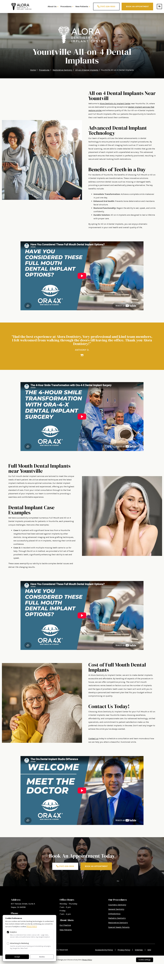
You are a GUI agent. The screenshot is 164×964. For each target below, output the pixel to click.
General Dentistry (116, 909)
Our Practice (65, 925)
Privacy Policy (124, 950)
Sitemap (139, 950)
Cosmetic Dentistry (117, 905)
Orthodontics (114, 913)
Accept (17, 957)
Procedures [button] (65, 6)
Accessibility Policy (104, 950)
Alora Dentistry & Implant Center (115, 103)
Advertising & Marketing (19, 943)
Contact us (93, 738)
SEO (149, 950)
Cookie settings (145, 960)
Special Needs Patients (119, 927)
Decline (42, 957)
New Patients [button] (81, 6)
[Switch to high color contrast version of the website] (159, 6)
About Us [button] (52, 6)
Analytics (13, 932)
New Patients (66, 930)
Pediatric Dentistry (117, 918)
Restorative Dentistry (118, 922)
